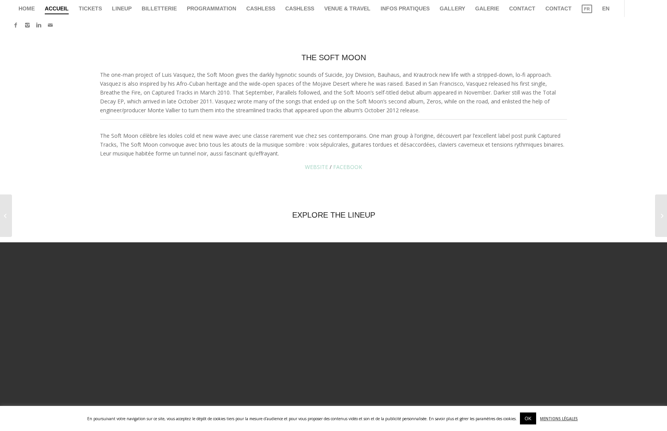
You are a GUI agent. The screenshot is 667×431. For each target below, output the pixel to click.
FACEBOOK (347, 167)
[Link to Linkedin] (39, 25)
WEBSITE (316, 167)
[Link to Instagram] (27, 25)
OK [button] (528, 418)
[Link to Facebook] (16, 25)
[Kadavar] (6, 215)
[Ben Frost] (661, 215)
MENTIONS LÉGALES (559, 418)
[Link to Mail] (50, 25)
